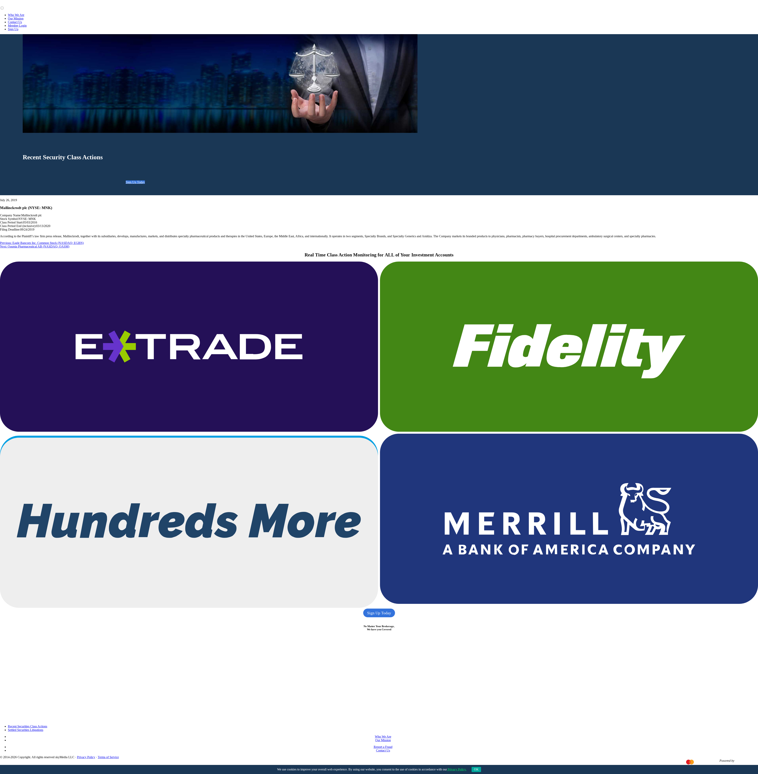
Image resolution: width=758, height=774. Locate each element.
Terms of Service (108, 757)
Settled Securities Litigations (25, 730)
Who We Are (16, 15)
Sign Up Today (135, 182)
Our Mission (15, 18)
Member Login (17, 25)
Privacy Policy (86, 757)
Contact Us (15, 22)
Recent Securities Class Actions (27, 726)
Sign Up (13, 29)
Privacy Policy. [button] (456, 769)
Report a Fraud (383, 747)
